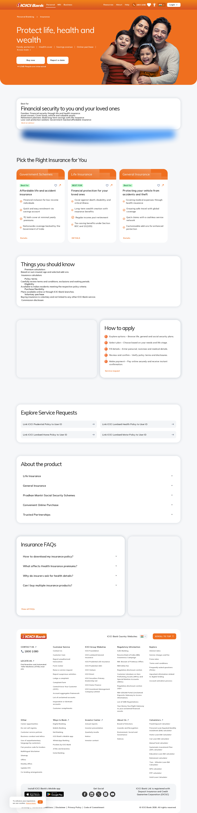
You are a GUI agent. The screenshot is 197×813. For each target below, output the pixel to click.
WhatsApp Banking (61, 740)
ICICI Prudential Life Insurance (97, 662)
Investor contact (91, 740)
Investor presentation (94, 728)
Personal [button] (50, 4)
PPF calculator (155, 773)
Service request (112, 371)
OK (40, 802)
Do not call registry (29, 728)
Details (23, 238)
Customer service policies (31, 732)
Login (172, 4)
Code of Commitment (94, 807)
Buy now (31, 60)
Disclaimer (60, 807)
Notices (120, 739)
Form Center (58, 666)
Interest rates (155, 651)
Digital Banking (59, 724)
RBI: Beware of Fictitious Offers (130, 662)
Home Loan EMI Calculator (160, 735)
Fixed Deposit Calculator (159, 724)
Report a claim (57, 60)
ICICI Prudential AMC (93, 666)
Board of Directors (125, 724)
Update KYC (26, 768)
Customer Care (59, 655)
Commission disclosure (32, 300)
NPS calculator (155, 769)
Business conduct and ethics (33, 736)
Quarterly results (92, 732)
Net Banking (58, 732)
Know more (23, 49)
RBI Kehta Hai (123, 666)
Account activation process (160, 681)
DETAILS (76, 238)
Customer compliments (62, 708)
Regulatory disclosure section (129, 670)
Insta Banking (58, 753)
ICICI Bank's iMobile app (63, 736)
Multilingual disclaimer (30, 751)
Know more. (31, 803)
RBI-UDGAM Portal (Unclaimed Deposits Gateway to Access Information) (130, 695)
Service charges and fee (159, 655)
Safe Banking (122, 651)
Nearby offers (26, 764)
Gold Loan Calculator (158, 777)
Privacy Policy (74, 807)
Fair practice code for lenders (33, 747)
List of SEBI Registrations (127, 702)
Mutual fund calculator (158, 743)
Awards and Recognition (127, 728)
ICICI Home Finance (93, 685)
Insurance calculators (31, 275)
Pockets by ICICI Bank (62, 745)
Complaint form (59, 682)
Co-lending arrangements (31, 772)
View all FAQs (28, 609)
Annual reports (91, 724)
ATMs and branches (61, 749)
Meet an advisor (27, 123)
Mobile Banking (59, 728)
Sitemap (24, 755)
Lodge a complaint (61, 678)
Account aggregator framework (66, 693)
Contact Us (57, 651)
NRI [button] (59, 4)
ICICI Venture (90, 670)
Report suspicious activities (64, 674)
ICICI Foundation (92, 651)
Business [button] (68, 4)
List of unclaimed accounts (64, 697)
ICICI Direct (89, 674)
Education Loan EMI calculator (162, 754)
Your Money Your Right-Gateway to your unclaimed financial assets (130, 708)
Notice (87, 736)
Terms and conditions (158, 663)
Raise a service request (63, 670)
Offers (23, 760)
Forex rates (154, 659)
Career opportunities (29, 724)
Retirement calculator (158, 758)
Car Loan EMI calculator (159, 739)
